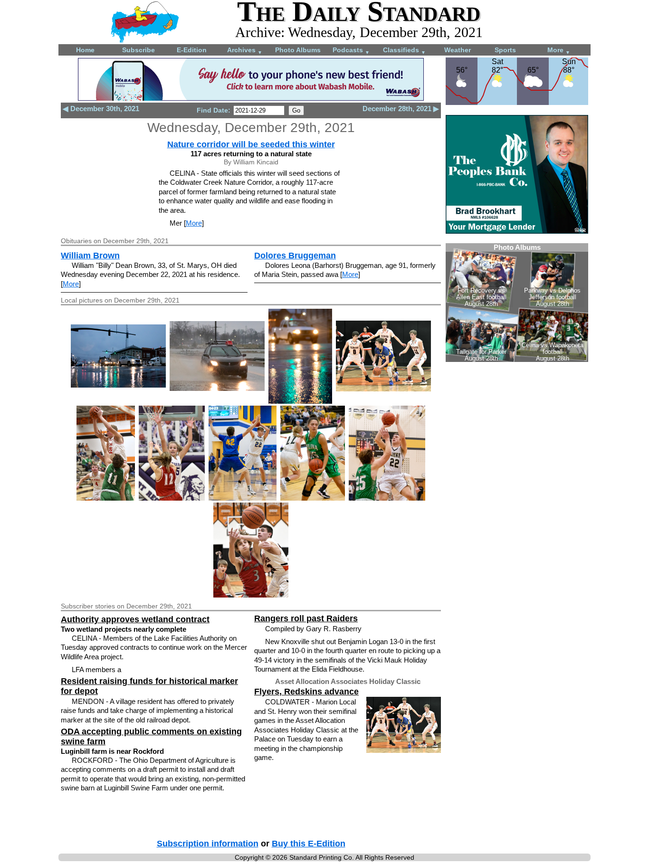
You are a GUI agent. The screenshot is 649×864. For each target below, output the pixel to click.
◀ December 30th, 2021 (101, 108)
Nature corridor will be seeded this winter (251, 144)
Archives (244, 50)
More (558, 50)
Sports (505, 50)
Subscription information (207, 843)
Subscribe (138, 50)
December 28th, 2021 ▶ (401, 108)
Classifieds (404, 50)
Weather (457, 50)
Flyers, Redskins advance (306, 691)
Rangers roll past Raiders (306, 618)
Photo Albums (298, 50)
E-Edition (192, 50)
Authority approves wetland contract (135, 619)
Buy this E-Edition (308, 843)
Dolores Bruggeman (295, 255)
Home (85, 50)
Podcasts (351, 50)
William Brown (90, 255)
